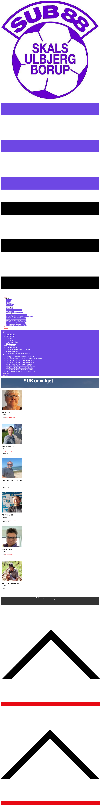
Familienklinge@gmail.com (10, 520)
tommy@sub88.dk (8, 486)
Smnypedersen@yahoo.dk (10, 451)
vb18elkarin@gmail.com (10, 417)
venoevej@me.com (9, 554)
